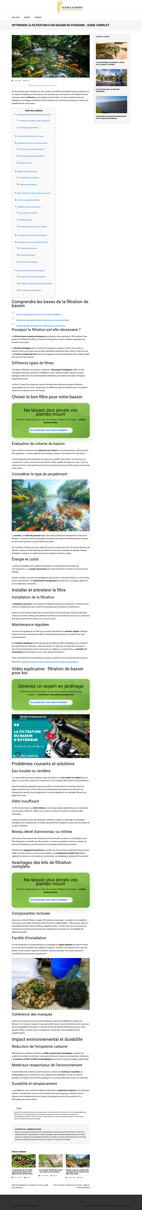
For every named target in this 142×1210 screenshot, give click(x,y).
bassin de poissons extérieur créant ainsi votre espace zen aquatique (49, 662)
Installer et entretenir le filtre (26, 172)
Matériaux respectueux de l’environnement (34, 284)
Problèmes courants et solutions (27, 207)
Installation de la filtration (28, 178)
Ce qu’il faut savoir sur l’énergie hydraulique (108, 90)
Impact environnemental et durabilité (30, 271)
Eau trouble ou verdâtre (27, 213)
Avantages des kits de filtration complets (31, 235)
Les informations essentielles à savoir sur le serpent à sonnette (110, 63)
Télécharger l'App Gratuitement (50, 430)
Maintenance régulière (26, 185)
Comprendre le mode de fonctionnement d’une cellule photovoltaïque (111, 117)
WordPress (126, 1206)
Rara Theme (108, 1206)
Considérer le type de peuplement (30, 156)
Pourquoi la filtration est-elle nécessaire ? (33, 121)
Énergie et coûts (24, 163)
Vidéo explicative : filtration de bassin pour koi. (33, 193)
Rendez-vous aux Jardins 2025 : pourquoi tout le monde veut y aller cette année (77, 1172)
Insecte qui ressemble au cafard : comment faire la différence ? (39, 314)
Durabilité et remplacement (29, 290)
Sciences (38, 17)
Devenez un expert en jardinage (27, 200)
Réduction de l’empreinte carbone (31, 277)
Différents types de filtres (28, 128)
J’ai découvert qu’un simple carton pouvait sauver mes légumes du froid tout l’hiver (22, 1172)
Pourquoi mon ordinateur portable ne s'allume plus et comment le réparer (42, 320)
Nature (27, 17)
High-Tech (16, 17)
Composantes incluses (27, 248)
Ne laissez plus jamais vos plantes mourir (31, 143)
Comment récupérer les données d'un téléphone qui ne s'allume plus (40, 326)
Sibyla (27, 80)
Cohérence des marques (27, 262)
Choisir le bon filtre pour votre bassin (29, 136)
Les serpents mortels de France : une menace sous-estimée (50, 1171)
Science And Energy (31, 1206)
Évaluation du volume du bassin (30, 149)
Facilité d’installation (26, 255)
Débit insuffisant (24, 220)
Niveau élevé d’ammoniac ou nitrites (32, 227)
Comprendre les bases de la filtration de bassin (33, 115)
